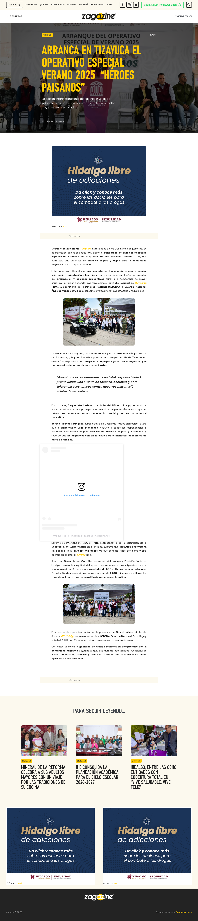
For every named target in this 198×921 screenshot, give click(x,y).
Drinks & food (97, 5)
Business (111, 5)
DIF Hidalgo (67, 636)
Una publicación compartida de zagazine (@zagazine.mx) (81, 536)
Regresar (14, 16)
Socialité (83, 5)
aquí (65, 226)
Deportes (71, 5)
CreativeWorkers (184, 912)
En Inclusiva (31, 5)
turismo (81, 554)
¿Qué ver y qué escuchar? (52, 5)
